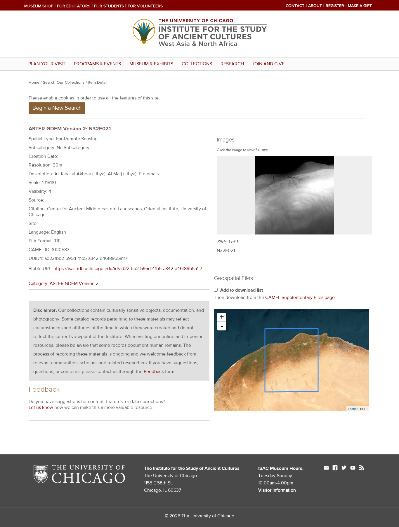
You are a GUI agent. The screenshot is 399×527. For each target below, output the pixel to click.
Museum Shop (38, 6)
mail (326, 468)
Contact (295, 5)
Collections (197, 64)
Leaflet (353, 408)
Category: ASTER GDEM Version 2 (63, 283)
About (315, 5)
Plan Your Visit (46, 64)
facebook (335, 468)
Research (232, 64)
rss (361, 468)
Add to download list (241, 290)
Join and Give (268, 64)
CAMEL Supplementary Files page (300, 297)
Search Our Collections (64, 82)
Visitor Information (277, 490)
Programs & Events (97, 64)
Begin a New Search (56, 107)
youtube (353, 468)
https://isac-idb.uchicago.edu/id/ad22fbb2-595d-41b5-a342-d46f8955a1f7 (127, 269)
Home (34, 82)
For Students (109, 6)
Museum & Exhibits (151, 64)
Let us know (41, 407)
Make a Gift (360, 5)
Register (335, 5)
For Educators (73, 6)
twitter (343, 468)
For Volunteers (145, 6)
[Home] (199, 53)
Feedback (154, 371)
